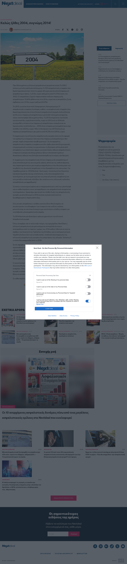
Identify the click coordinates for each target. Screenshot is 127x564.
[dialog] (63, 282)
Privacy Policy (74, 315)
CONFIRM (49, 308)
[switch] (88, 279)
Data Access (63, 315)
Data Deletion (52, 315)
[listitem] (63, 275)
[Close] (98, 248)
